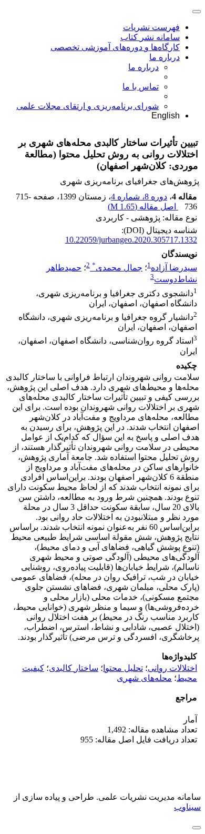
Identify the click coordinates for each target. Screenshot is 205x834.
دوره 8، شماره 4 (139, 196)
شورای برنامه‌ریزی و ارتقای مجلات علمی (87, 106)
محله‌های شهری (144, 678)
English (165, 115)
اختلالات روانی (172, 668)
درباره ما (164, 57)
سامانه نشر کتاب (150, 37)
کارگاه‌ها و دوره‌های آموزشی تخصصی (115, 47)
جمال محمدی (117, 267)
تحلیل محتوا (123, 668)
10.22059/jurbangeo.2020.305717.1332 (131, 239)
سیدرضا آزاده (174, 267)
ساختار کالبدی (73, 668)
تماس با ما (140, 86)
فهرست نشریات (151, 27)
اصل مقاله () (143, 206)
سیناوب (187, 806)
